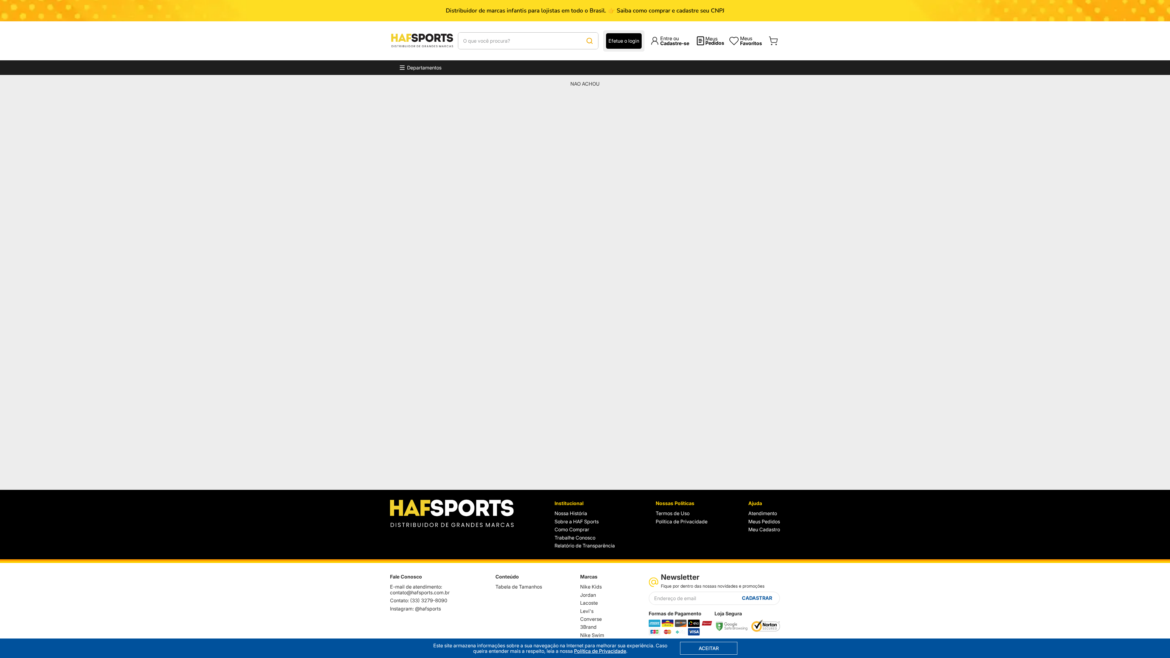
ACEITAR (709, 648)
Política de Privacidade (600, 651)
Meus (714, 41)
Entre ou (674, 40)
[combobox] (528, 40)
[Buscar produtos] (589, 41)
